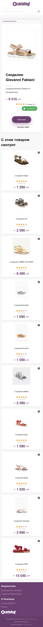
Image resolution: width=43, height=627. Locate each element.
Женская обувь (26, 18)
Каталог (3, 18)
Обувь (18, 18)
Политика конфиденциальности (11, 594)
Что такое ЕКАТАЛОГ (8, 603)
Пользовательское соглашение (11, 590)
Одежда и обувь (11, 18)
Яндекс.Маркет (27, 624)
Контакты (4, 606)
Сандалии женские (36, 18)
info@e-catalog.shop (31, 619)
